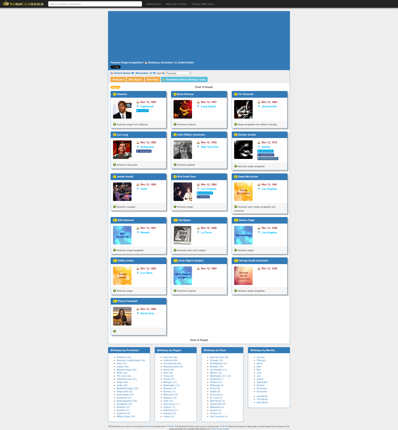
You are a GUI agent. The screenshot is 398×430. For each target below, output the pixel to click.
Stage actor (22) (125, 391)
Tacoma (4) (215, 413)
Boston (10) (216, 372)
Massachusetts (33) (173, 366)
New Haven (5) (217, 400)
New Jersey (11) (171, 403)
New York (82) (170, 357)
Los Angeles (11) (218, 369)
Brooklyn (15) (216, 366)
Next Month (262, 402)
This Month (262, 399)
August (260, 378)
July (259, 375)
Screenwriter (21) (125, 394)
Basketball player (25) (127, 388)
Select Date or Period (176, 3)
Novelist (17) (123, 410)
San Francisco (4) (219, 416)
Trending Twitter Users (202, 3)
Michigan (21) (170, 382)
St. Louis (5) (216, 397)
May (259, 369)
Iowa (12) (168, 400)
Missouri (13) (169, 388)
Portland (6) (216, 382)
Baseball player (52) (127, 369)
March (260, 363)
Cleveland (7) (216, 378)
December (262, 391)
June (259, 372)
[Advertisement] (199, 36)
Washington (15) (171, 385)
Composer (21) (124, 397)
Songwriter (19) (124, 403)
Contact (226, 429)
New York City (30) (219, 357)
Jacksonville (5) (217, 403)
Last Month (262, 396)
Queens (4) (215, 410)
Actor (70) (122, 363)
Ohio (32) (168, 372)
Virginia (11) (169, 406)
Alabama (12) (170, 397)
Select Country (154, 3)
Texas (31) (168, 375)
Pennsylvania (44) (172, 363)
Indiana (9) (168, 416)
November (262, 388)
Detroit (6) (215, 388)
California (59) (170, 360)
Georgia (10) (169, 413)
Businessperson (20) (127, 400)
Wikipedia (150, 426)
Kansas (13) (169, 391)
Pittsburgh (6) (216, 385)
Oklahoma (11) (170, 410)
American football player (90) (131, 360)
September (262, 382)
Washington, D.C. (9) (220, 375)
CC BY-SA (169, 426)
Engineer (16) (123, 413)
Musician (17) (123, 406)
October (261, 385)
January (261, 357)
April (259, 366)
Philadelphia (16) (218, 363)
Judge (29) (122, 385)
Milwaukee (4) (217, 406)
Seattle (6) (215, 391)
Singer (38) (122, 382)
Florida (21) (169, 378)
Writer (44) (122, 372)
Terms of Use (216, 429)
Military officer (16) (126, 416)
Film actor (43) (124, 375)
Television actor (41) (127, 378)
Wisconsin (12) (170, 394)
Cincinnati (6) (216, 394)
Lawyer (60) (123, 366)
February (261, 360)
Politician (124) (124, 357)
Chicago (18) (216, 360)
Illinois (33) (168, 369)
